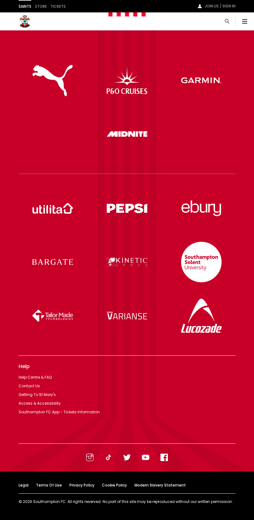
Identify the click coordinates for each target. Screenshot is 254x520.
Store (41, 6)
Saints (25, 6)
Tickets (58, 6)
